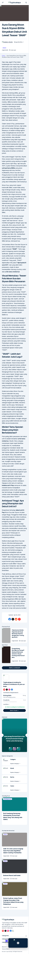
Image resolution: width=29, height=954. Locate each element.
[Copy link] (18, 650)
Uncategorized (7, 834)
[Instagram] (9, 725)
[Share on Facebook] (9, 650)
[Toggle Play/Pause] (17, 943)
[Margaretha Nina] (7, 42)
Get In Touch (13, 746)
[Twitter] (6, 725)
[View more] (6, 713)
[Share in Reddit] (15, 650)
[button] (3, 2)
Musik (4, 47)
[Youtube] (4, 725)
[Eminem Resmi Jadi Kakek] (14, 902)
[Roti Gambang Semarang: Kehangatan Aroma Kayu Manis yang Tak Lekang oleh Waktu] (14, 839)
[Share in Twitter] (12, 650)
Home (3, 55)
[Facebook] (12, 725)
